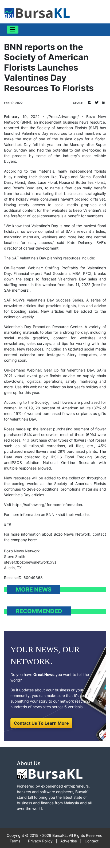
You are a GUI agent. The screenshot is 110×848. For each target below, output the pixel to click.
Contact (92, 841)
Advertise (68, 841)
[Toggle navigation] (12, 30)
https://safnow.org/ (29, 504)
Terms (15, 841)
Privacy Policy (40, 841)
